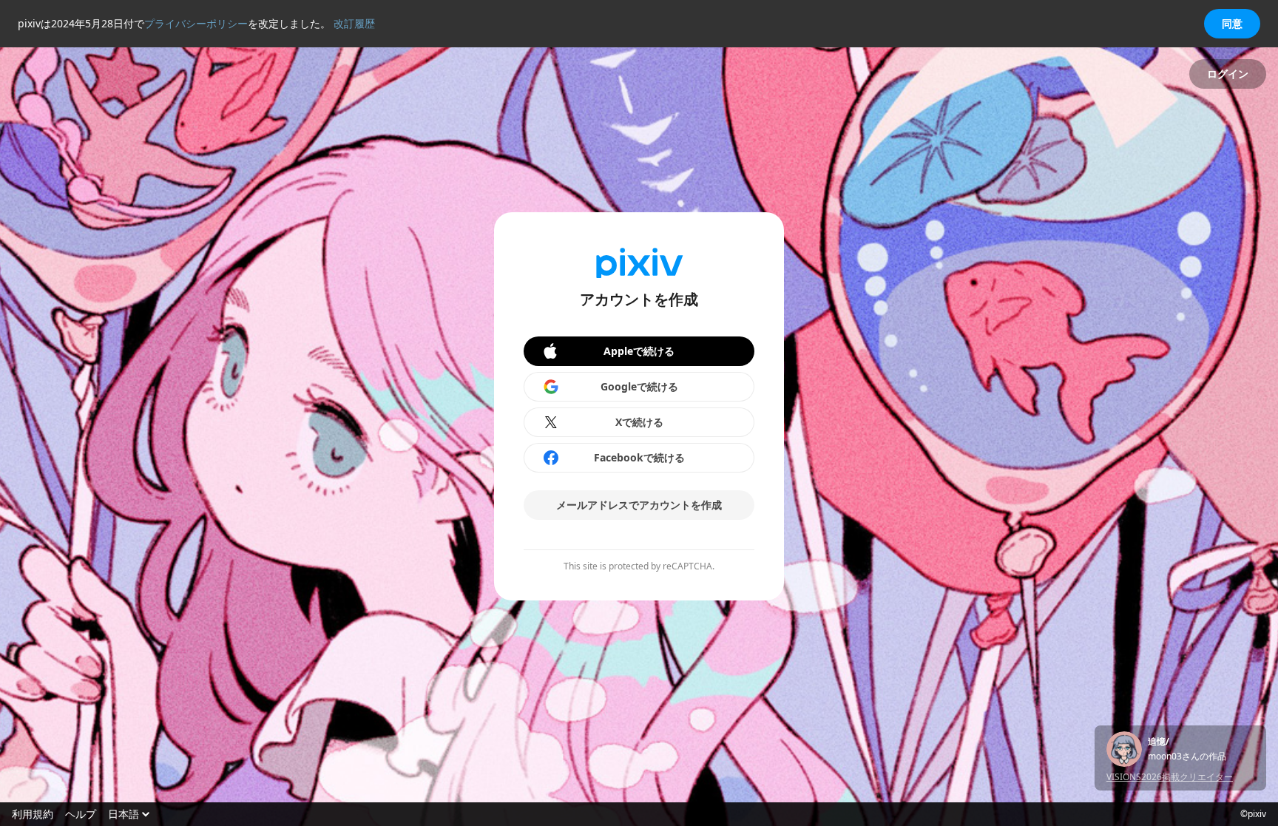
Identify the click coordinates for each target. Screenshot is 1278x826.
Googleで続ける (639, 386)
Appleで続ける (639, 351)
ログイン (1227, 74)
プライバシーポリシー (196, 23)
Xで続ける (639, 422)
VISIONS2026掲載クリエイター (1169, 777)
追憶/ (1158, 741)
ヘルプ (80, 814)
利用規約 (32, 814)
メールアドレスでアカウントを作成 (639, 505)
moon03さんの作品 (1187, 756)
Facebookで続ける (639, 457)
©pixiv (1253, 814)
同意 (1232, 23)
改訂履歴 (354, 23)
